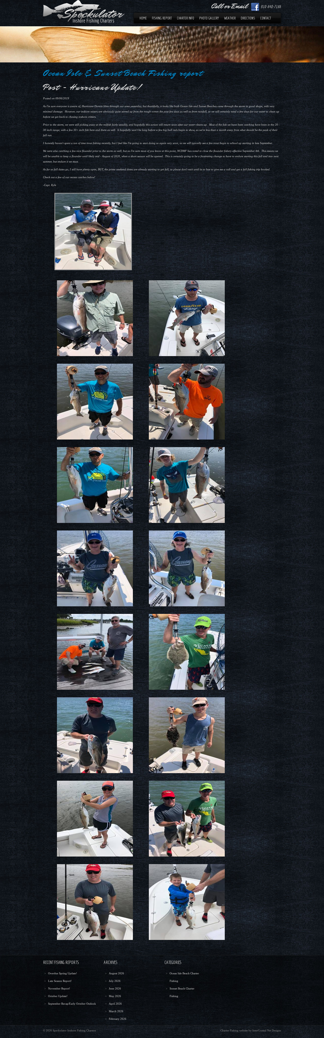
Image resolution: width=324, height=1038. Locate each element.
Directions (248, 18)
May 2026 (115, 996)
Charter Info (185, 18)
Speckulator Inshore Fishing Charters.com (84, 12)
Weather (230, 18)
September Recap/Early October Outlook (72, 1003)
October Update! (58, 996)
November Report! (59, 988)
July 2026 (114, 980)
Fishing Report (162, 18)
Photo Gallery (209, 18)
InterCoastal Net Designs (266, 1030)
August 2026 (116, 973)
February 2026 (117, 1018)
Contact (265, 18)
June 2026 (115, 988)
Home (143, 18)
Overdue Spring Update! (62, 973)
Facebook (255, 7)
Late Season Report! (60, 980)
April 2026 (115, 1003)
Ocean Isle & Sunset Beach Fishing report (122, 73)
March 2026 (116, 1011)
